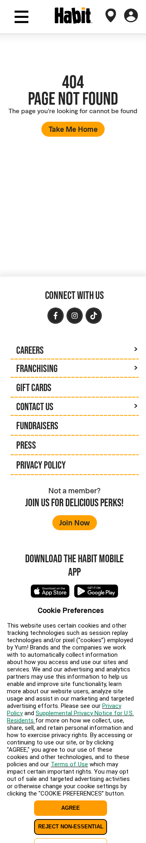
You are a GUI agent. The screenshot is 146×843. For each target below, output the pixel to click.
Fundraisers (37, 425)
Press (26, 445)
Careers (30, 350)
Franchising (37, 368)
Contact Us (35, 406)
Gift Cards (34, 387)
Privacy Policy (41, 465)
